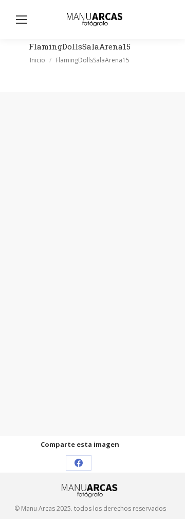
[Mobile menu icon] (21, 19)
